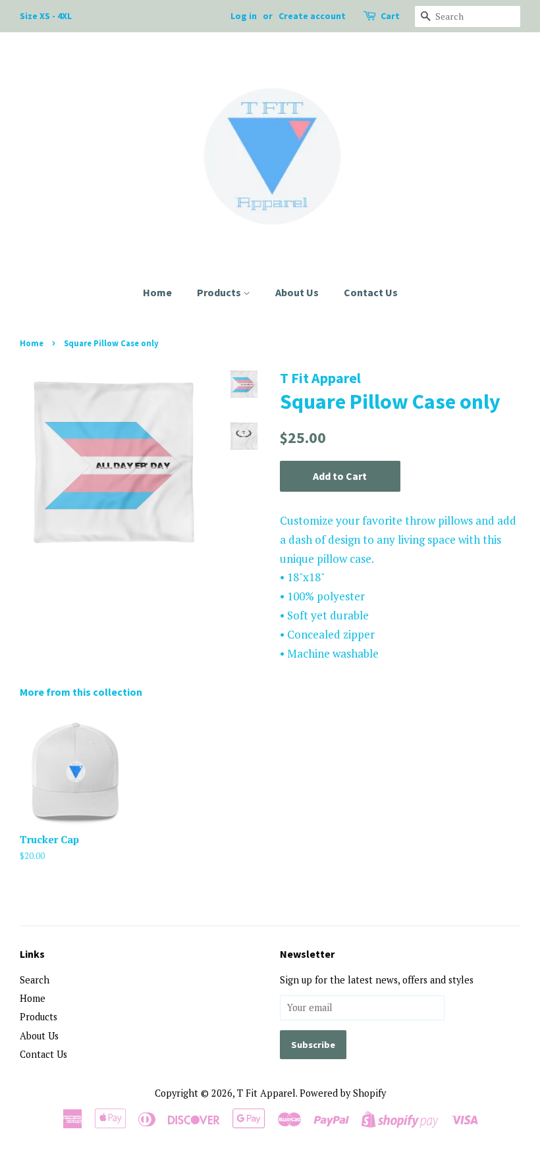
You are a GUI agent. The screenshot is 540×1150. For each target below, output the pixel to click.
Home (157, 292)
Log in (243, 16)
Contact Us (371, 292)
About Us (297, 292)
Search (34, 980)
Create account (312, 16)
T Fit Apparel (266, 1093)
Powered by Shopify (343, 1093)
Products (220, 292)
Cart (390, 16)
